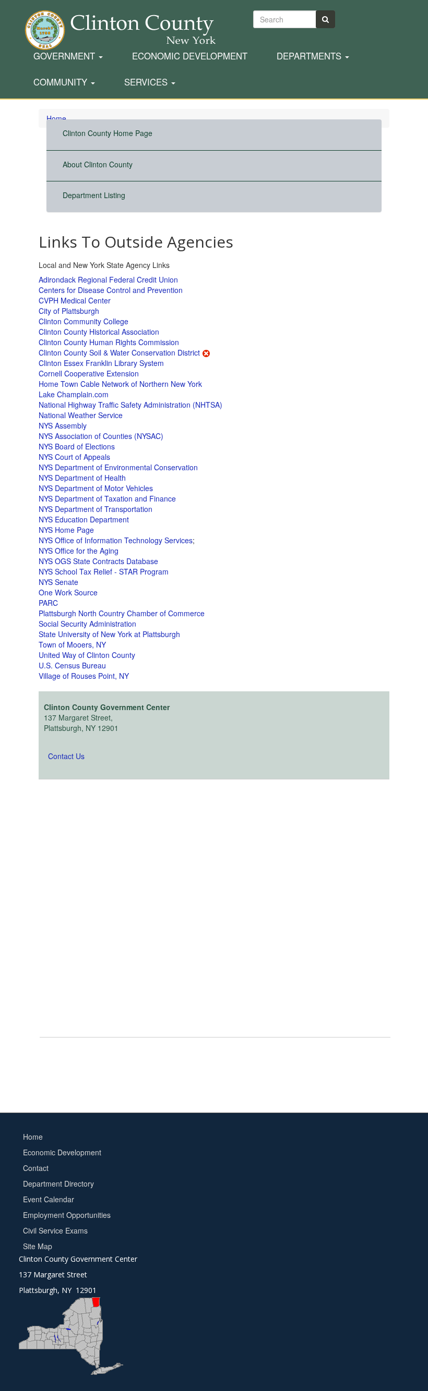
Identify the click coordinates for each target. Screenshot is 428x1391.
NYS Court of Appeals (74, 457)
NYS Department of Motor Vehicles (96, 488)
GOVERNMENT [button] (65, 56)
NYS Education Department (84, 519)
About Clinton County (98, 164)
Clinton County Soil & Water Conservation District (119, 352)
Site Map (37, 1246)
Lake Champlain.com (74, 394)
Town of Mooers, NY (72, 644)
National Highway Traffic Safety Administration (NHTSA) (130, 404)
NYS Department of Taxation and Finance (107, 498)
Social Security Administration (87, 623)
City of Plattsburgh (69, 311)
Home (33, 1136)
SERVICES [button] (147, 82)
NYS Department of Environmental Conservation (118, 467)
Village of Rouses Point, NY (84, 675)
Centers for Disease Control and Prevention (111, 290)
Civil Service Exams (55, 1230)
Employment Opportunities (67, 1215)
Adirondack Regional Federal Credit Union (108, 279)
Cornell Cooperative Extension (89, 373)
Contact (36, 1168)
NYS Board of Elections (77, 446)
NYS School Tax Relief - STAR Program (104, 571)
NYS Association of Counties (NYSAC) (101, 436)
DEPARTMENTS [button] (310, 56)
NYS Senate (58, 582)
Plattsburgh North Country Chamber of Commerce (122, 613)
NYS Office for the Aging (78, 550)
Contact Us (66, 756)
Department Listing (94, 195)
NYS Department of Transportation (95, 509)
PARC (48, 602)
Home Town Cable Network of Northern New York (120, 384)
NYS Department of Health (82, 477)
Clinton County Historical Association (99, 331)
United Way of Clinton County (87, 655)
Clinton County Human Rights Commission (109, 342)
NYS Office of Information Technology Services (116, 540)
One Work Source (68, 592)
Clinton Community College (83, 321)
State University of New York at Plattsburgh (109, 634)
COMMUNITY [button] (61, 82)
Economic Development (189, 56)
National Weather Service (81, 415)
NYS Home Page (66, 529)
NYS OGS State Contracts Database (98, 561)
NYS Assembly (63, 425)
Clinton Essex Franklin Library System (101, 363)
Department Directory (58, 1183)
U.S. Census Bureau (72, 665)
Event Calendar (48, 1199)
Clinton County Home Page (107, 133)
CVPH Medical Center (75, 300)
